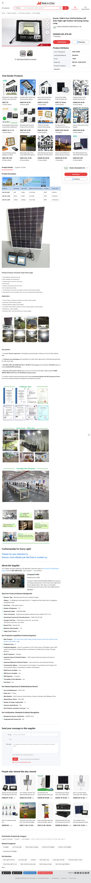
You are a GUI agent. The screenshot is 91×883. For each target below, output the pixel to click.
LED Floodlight (36, 13)
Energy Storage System (34, 639)
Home (3, 13)
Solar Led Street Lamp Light (28, 864)
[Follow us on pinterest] (86, 873)
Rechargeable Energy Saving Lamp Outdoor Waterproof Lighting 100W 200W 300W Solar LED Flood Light (10, 126)
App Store (6, 873)
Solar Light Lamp (44, 860)
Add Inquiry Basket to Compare (26, 59)
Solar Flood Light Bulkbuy (62, 864)
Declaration (64, 878)
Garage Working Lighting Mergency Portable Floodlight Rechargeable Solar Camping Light (9, 154)
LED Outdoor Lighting (24, 13)
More (3, 867)
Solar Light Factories (9, 860)
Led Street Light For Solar (75, 860)
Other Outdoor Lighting (31, 847)
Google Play (17, 873)
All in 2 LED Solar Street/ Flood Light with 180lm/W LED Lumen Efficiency (80, 794)
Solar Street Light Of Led (10, 864)
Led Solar (33, 860)
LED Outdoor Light (14, 641)
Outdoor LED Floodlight (64, 847)
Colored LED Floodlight (48, 847)
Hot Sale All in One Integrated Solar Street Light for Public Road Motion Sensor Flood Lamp (63, 126)
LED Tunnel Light (17, 847)
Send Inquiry (62, 42)
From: (10, 735)
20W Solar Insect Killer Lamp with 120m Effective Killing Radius (27, 822)
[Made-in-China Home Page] (45, 3)
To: (11, 739)
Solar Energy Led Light (45, 864)
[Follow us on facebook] (75, 873)
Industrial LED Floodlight (10, 851)
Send (15, 759)
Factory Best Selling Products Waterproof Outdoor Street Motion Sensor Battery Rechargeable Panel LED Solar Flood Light (62, 98)
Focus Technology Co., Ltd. (33, 878)
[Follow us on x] (78, 873)
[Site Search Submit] (66, 8)
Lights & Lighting (11, 13)
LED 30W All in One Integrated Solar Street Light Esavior (45, 794)
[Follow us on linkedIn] (88, 873)
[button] (3, 3)
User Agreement (55, 878)
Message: (9, 744)
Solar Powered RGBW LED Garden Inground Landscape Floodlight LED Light (63, 154)
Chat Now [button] (82, 42)
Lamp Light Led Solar (58, 860)
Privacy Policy (72, 878)
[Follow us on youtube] (83, 873)
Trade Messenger (30, 873)
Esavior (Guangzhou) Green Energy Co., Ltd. (69, 26)
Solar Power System (48, 639)
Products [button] (18, 8)
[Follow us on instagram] (80, 873)
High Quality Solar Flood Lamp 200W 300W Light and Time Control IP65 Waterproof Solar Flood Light (28, 154)
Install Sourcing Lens (46, 873)
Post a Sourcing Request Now (21, 762)
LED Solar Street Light (20, 639)
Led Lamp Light (22, 860)
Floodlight (6, 847)
